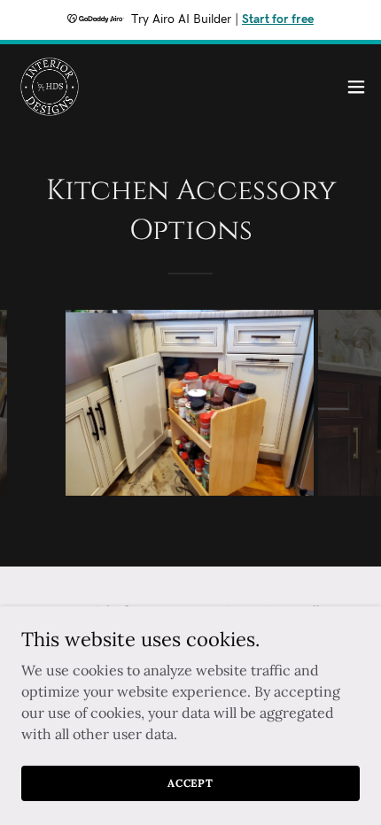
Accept (190, 783)
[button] (356, 86)
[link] (49, 86)
